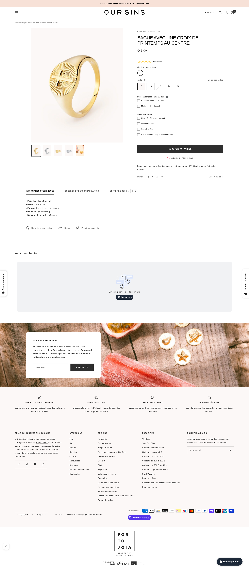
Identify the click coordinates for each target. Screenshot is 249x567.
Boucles (73, 452)
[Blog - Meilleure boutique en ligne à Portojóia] (124, 532)
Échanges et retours (107, 474)
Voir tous (146, 439)
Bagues (72, 447)
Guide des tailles (215, 80)
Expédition (102, 469)
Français (208, 12)
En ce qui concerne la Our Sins (112, 452)
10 (150, 86)
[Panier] (232, 12)
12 (160, 86)
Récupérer (102, 478)
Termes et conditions (107, 491)
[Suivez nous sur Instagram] (27, 464)
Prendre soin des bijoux (108, 487)
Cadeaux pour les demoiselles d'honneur (161, 483)
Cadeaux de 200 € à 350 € (154, 465)
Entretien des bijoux (122, 191)
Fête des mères (149, 487)
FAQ (100, 465)
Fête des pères (149, 478)
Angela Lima (42, 442)
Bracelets (73, 465)
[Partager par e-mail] (162, 177)
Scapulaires (74, 461)
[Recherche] (220, 12)
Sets (71, 443)
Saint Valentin (148, 474)
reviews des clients (106, 456)
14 (169, 86)
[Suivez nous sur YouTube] (35, 464)
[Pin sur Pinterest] (152, 177)
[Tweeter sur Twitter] (157, 177)
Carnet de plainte (106, 500)
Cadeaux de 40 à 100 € (153, 456)
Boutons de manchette (79, 469)
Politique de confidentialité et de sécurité (116, 496)
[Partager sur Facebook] (148, 177)
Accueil (18, 23)
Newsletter (102, 439)
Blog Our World (105, 447)
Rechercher (74, 474)
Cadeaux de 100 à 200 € (153, 461)
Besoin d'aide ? (216, 177)
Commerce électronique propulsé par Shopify (84, 515)
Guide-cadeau (104, 443)
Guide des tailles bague (108, 483)
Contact (101, 461)
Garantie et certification (41, 228)
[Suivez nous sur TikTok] (43, 464)
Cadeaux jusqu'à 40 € (152, 452)
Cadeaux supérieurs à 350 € (155, 469)
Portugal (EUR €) (23, 515)
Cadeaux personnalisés (153, 447)
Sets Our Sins (148, 443)
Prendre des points (90, 228)
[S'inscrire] (230, 450)
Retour (67, 228)
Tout (71, 439)
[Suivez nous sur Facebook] (19, 464)
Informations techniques (40, 191)
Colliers (72, 456)
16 (178, 86)
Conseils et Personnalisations (82, 191)
